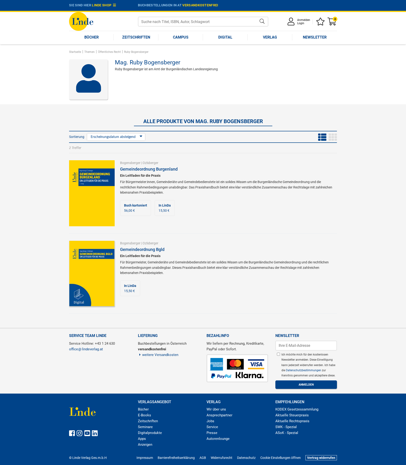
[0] (332, 23)
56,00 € (135, 207)
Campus (180, 37)
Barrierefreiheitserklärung (176, 458)
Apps (142, 439)
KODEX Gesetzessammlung (296, 409)
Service (212, 427)
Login (300, 23)
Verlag (270, 37)
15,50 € (165, 207)
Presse (212, 433)
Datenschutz (246, 458)
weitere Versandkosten (160, 355)
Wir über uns (216, 409)
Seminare (145, 427)
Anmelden (303, 20)
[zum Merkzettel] (321, 23)
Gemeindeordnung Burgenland (149, 169)
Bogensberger (130, 163)
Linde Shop (102, 5)
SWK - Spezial (286, 427)
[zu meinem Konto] (292, 23)
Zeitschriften (136, 37)
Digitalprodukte (150, 433)
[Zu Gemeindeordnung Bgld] (92, 273)
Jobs (210, 421)
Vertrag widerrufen (321, 458)
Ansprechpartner (219, 415)
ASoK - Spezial (286, 433)
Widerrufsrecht (221, 458)
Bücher (91, 37)
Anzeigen (145, 444)
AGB (202, 458)
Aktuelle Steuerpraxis (292, 415)
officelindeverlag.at (86, 349)
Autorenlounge (218, 439)
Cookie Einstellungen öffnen (280, 458)
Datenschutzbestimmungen (304, 370)
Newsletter (315, 37)
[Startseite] (81, 21)
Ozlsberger (150, 163)
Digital (225, 37)
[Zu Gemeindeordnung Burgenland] (92, 193)
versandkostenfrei (200, 5)
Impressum (145, 458)
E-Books (144, 415)
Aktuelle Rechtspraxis (292, 421)
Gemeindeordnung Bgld (142, 249)
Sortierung (76, 137)
